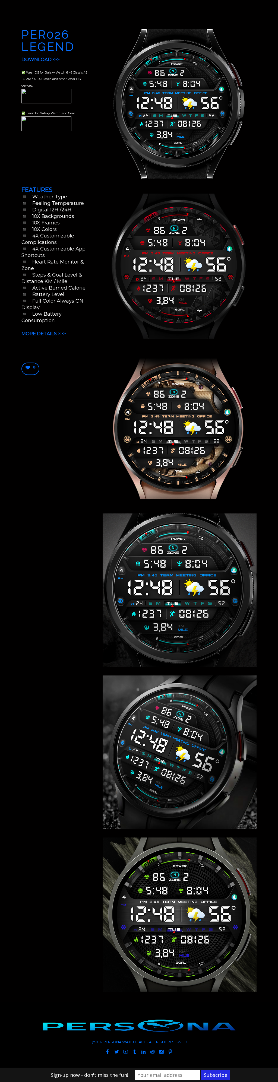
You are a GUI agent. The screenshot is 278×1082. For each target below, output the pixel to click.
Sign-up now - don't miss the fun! (89, 1075)
